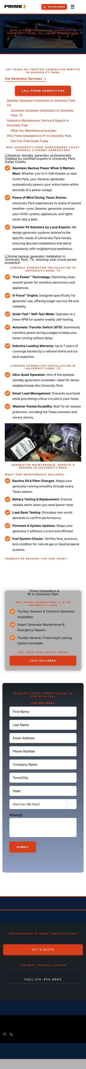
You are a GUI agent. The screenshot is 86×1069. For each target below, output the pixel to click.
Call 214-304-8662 (43, 979)
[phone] (11, 1034)
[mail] (4, 1034)
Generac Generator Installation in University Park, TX (41, 103)
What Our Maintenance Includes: (34, 131)
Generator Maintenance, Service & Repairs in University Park (38, 123)
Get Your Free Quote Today (29, 141)
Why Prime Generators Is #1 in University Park (39, 136)
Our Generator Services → (25, 78)
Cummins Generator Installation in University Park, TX (42, 113)
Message (16, 815)
